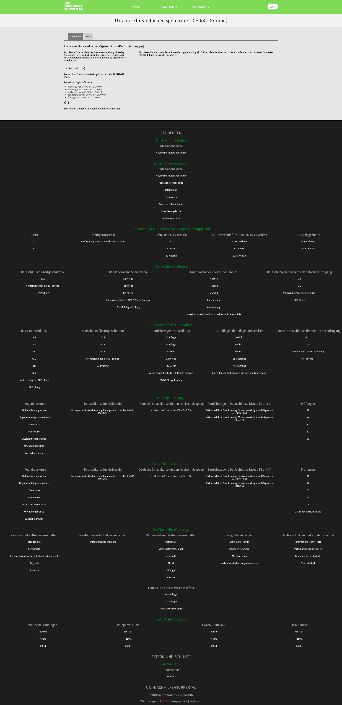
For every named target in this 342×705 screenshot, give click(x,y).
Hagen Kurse (299, 625)
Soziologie (171, 601)
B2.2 (42, 278)
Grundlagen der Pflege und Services (213, 272)
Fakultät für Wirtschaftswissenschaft (103, 535)
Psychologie (171, 594)
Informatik (171, 556)
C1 (308, 438)
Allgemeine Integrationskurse (171, 152)
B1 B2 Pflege (307, 241)
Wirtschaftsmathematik (171, 549)
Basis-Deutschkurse (34, 331)
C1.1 (299, 278)
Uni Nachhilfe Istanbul (171, 266)
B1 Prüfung (34, 387)
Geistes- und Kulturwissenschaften (34, 535)
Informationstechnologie (308, 541)
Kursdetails (75, 36)
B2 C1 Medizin (239, 255)
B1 (34, 248)
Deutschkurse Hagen (171, 398)
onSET (43, 646)
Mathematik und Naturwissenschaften (171, 535)
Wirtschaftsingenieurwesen (308, 549)
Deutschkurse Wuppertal (171, 464)
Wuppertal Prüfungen (42, 625)
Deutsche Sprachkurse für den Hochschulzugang (299, 272)
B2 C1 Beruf (239, 248)
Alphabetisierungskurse (171, 182)
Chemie (171, 577)
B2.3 (102, 351)
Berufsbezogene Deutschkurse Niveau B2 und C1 (239, 404)
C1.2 (299, 285)
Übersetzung (214, 300)
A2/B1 (34, 235)
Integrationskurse (171, 146)
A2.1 (34, 351)
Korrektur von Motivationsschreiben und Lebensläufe (213, 314)
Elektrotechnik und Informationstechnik (307, 535)
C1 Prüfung (299, 300)
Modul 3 (214, 293)
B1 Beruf (171, 351)
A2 (34, 241)
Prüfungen (308, 404)
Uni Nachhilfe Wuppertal (171, 529)
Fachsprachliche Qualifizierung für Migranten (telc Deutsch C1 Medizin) (102, 411)
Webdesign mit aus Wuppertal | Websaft (171, 701)
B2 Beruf (171, 248)
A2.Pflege (128, 278)
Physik (171, 563)
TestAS (42, 638)
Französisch (34, 541)
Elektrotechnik (307, 563)
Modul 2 (214, 285)
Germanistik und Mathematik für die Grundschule (34, 556)
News (88, 36)
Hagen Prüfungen (214, 625)
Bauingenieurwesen (239, 549)
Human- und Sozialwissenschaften (171, 588)
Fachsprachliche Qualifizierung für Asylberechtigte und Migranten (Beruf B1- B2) (239, 411)
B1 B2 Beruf (308, 248)
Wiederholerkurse (171, 218)
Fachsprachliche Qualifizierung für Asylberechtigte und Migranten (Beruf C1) (239, 418)
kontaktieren (74, 57)
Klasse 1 (171, 676)
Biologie (171, 570)
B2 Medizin (171, 255)
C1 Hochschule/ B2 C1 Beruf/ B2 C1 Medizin (239, 235)
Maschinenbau (239, 556)
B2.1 (103, 337)
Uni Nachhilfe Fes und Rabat (171, 325)
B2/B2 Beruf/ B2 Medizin (171, 235)
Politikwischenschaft (171, 608)
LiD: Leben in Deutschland (308, 511)
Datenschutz (185, 695)
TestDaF (128, 631)
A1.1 (34, 337)
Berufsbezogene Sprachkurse (128, 272)
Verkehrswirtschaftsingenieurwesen (239, 563)
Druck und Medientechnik (307, 556)
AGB (170, 695)
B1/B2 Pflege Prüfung (128, 307)
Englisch (34, 563)
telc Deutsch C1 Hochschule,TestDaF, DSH (171, 410)
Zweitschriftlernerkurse (171, 204)
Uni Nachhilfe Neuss (171, 140)
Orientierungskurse (171, 211)
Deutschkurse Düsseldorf (171, 163)
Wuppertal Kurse (128, 625)
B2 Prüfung (43, 293)
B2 (171, 241)
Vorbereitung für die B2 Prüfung (42, 285)
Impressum (156, 695)
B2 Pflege (128, 293)
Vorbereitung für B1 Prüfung (34, 380)
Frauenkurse (171, 197)
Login (272, 6)
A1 (308, 410)
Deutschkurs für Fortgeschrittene (43, 272)
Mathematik (171, 541)
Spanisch (34, 570)
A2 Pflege (171, 337)
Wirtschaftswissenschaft (103, 541)
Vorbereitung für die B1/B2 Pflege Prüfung (128, 300)
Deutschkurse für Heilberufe (102, 404)
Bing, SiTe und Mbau (239, 535)
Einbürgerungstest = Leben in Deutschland (103, 241)
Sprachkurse (142, 7)
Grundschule (171, 670)
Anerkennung (214, 307)
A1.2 (34, 344)
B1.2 (34, 373)
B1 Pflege (128, 285)
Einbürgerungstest (102, 235)
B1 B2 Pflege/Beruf (308, 235)
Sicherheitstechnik (239, 541)
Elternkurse (171, 190)
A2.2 (34, 358)
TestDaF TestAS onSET (171, 619)
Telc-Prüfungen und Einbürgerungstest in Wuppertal (171, 229)
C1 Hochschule (239, 241)
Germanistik (34, 549)
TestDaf (43, 631)
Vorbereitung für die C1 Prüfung (299, 293)
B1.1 (34, 366)
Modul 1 (214, 278)
